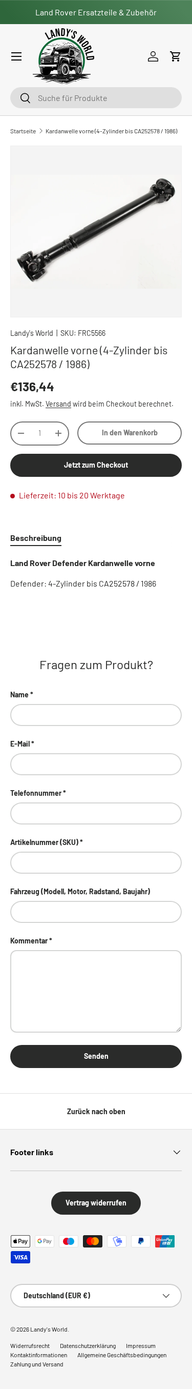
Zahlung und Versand (36, 1363)
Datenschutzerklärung (88, 1345)
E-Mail (20, 743)
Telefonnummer (35, 793)
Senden (96, 1056)
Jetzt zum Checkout (96, 464)
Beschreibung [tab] (35, 537)
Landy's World (31, 333)
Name (19, 694)
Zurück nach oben (96, 1111)
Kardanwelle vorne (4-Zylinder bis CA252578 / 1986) (111, 131)
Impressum (141, 1345)
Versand (58, 403)
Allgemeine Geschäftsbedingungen (121, 1354)
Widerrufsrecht (30, 1345)
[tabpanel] (96, 573)
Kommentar (29, 940)
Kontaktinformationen (38, 1354)
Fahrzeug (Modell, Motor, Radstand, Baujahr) (80, 891)
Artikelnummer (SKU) (44, 842)
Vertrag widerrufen (96, 1202)
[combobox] (96, 97)
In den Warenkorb (130, 432)
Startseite (23, 131)
